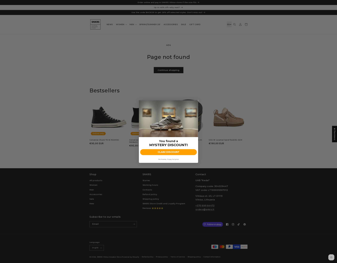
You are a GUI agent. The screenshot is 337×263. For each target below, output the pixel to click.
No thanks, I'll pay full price (168, 159)
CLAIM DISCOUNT (168, 152)
